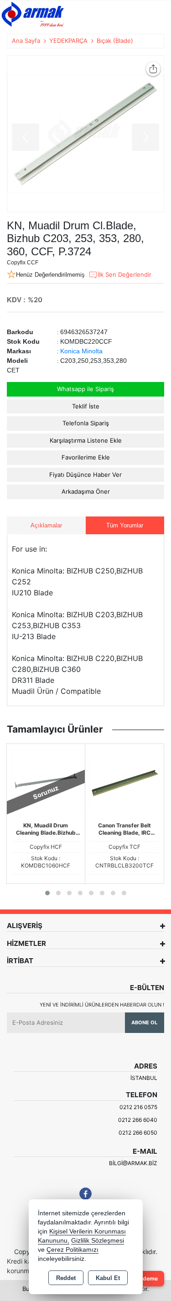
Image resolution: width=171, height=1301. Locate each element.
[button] (47, 893)
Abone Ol (144, 1022)
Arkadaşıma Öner (86, 491)
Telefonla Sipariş (85, 423)
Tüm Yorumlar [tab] (124, 525)
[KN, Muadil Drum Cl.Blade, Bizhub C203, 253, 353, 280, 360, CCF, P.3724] (85, 134)
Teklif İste (85, 406)
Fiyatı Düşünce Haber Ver (85, 474)
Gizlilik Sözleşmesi (97, 1240)
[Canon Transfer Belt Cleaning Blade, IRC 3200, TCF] (124, 782)
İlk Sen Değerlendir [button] (124, 274)
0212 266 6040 (137, 1119)
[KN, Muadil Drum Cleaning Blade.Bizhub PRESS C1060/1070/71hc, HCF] (46, 782)
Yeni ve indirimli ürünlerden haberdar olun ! (102, 1005)
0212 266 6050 (138, 1132)
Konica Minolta (81, 351)
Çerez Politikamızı (72, 1249)
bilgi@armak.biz (133, 1163)
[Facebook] (85, 1193)
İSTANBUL (143, 1077)
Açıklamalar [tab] (46, 525)
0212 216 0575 (138, 1107)
